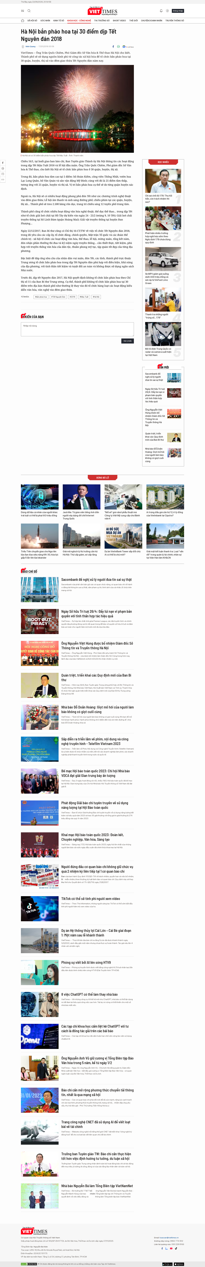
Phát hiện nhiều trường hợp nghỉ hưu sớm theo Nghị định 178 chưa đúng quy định (158, 238)
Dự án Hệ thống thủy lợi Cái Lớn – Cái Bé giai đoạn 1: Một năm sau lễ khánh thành (96, 932)
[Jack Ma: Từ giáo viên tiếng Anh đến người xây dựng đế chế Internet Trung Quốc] (81, 496)
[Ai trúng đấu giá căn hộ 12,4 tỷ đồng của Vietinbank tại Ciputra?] (165, 496)
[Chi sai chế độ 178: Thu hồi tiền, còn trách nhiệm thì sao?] (163, 181)
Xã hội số (32, 21)
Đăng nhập (178, 11)
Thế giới (133, 21)
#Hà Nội (96, 297)
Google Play (179, 1264)
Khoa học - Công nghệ (79, 21)
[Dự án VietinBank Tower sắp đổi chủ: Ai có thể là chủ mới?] (123, 536)
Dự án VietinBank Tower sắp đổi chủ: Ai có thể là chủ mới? (123, 553)
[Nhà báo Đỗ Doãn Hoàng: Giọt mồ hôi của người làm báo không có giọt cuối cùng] (174, 452)
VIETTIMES (102, 11)
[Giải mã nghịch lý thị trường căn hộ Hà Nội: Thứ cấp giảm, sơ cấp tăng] (81, 536)
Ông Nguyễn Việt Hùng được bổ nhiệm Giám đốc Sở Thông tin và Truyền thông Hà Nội (155, 417)
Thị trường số (102, 21)
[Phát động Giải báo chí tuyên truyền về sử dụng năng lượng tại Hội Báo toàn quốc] (40, 813)
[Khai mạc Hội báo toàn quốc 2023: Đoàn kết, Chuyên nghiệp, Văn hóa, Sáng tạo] (40, 844)
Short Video (119, 21)
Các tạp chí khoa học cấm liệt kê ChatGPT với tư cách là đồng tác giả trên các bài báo (95, 1028)
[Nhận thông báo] (161, 11)
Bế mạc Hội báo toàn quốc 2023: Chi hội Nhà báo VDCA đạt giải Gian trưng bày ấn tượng (95, 773)
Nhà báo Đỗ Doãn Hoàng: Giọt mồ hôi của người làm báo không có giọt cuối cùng (154, 455)
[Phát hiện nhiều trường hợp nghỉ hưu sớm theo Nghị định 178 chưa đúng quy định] (163, 218)
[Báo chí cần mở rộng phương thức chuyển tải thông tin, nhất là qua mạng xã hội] (40, 1100)
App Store (167, 1264)
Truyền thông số (174, 21)
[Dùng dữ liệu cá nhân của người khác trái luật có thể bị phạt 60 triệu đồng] (40, 496)
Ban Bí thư (63, 879)
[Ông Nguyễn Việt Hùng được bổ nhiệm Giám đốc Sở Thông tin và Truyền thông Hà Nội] (174, 413)
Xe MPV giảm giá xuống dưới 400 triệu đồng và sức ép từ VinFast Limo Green (157, 279)
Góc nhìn (45, 21)
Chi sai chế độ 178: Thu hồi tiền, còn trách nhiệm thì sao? (158, 198)
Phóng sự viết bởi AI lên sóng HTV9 (86, 962)
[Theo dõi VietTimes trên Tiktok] (176, 1248)
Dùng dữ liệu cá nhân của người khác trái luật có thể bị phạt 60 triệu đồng (39, 514)
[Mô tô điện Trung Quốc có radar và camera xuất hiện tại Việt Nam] (163, 334)
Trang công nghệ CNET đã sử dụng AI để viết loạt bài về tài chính (95, 1124)
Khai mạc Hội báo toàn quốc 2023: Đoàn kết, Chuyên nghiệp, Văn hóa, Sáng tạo (92, 837)
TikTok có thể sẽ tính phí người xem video (90, 898)
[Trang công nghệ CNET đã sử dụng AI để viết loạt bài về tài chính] (40, 1132)
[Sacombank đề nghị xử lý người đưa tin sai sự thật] (174, 377)
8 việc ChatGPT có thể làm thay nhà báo (89, 994)
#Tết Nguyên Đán (58, 297)
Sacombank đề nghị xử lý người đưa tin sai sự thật (154, 376)
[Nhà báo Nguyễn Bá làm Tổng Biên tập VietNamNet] (40, 1195)
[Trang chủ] (22, 20)
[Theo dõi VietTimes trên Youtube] (171, 1248)
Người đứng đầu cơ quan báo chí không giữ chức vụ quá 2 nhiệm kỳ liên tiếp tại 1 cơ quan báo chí (97, 868)
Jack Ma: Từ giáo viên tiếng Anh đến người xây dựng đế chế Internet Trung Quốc (81, 515)
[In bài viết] (118, 46)
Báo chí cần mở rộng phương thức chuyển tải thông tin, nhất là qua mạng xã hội (97, 1092)
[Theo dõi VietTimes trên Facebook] (162, 1248)
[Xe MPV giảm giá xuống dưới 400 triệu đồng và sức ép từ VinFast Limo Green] (163, 259)
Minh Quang (30, 46)
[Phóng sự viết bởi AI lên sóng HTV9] (40, 972)
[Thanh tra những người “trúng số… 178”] (163, 300)
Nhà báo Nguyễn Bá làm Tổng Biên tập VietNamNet (97, 1186)
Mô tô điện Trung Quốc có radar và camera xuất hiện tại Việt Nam (158, 352)
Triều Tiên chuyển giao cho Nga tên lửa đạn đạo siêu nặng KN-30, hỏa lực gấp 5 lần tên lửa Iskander (39, 554)
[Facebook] (113, 46)
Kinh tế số (58, 21)
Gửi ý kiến (128, 341)
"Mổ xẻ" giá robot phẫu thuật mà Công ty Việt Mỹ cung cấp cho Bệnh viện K (122, 515)
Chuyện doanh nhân (151, 21)
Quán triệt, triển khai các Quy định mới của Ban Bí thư (154, 436)
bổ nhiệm (92, 1192)
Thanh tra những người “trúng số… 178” (156, 316)
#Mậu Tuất (84, 297)
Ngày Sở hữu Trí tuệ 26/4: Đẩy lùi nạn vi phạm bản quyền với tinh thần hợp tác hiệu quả (155, 395)
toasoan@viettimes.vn (169, 1237)
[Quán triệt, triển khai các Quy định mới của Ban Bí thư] (174, 437)
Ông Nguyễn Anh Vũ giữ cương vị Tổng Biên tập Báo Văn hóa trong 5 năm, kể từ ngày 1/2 (97, 1060)
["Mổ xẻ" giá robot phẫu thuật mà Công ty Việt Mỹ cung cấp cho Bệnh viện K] (123, 496)
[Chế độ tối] (167, 11)
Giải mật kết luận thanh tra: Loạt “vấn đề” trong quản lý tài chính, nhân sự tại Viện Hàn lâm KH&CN (164, 554)
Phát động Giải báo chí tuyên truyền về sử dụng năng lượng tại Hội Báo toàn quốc (94, 805)
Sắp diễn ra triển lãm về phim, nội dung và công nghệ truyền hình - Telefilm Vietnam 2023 (94, 741)
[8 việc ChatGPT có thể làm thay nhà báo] (40, 1004)
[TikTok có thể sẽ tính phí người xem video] (40, 908)
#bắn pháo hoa (41, 297)
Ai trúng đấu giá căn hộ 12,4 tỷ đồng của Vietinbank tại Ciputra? (164, 514)
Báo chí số (29, 571)
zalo (167, 1248)
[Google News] (128, 46)
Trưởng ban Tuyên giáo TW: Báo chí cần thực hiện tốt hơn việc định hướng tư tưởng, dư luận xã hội (96, 1156)
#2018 (72, 297)
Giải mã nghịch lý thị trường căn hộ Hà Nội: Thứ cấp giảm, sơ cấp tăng (80, 553)
